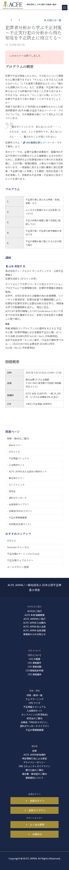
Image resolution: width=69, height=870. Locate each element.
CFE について (34, 655)
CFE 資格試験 (34, 666)
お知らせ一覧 (54, 20)
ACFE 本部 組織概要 (35, 615)
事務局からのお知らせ (34, 634)
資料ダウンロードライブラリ (34, 726)
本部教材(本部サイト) (20, 524)
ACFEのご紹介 (34, 611)
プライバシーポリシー (34, 762)
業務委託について (34, 777)
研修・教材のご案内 (18, 438)
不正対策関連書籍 (18, 517)
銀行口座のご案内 (34, 770)
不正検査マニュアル (19, 458)
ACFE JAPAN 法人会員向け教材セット (28, 471)
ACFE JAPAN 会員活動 (34, 630)
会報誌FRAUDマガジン (20, 511)
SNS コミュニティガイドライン (34, 766)
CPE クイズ (34, 703)
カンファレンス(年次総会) (34, 714)
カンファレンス (17, 484)
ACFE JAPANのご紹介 (35, 618)
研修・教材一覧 (34, 695)
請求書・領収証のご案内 (34, 773)
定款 (34, 750)
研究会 (12, 491)
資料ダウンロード (18, 497)
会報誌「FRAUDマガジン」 (34, 722)
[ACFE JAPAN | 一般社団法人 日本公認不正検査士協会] (30, 5)
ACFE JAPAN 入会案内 (34, 622)
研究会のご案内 (34, 718)
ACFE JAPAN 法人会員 (34, 626)
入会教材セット (17, 464)
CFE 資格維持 (34, 674)
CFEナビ (11, 540)
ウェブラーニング (34, 699)
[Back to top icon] (62, 863)
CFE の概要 (34, 659)
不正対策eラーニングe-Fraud (23, 553)
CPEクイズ (14, 451)
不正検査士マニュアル (34, 706)
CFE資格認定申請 (34, 670)
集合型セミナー (17, 478)
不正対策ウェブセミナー (20, 560)
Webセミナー (15, 445)
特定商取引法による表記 (34, 758)
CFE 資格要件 (34, 662)
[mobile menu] (64, 7)
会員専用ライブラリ (19, 504)
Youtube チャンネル (18, 547)
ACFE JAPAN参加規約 (35, 754)
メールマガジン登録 (18, 567)
